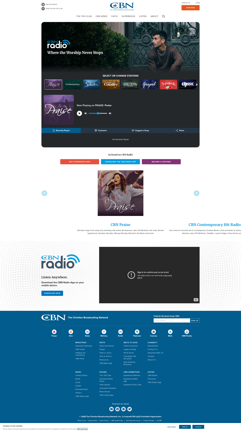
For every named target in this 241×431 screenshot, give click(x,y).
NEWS (78, 372)
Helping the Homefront (80, 354)
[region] (120, 427)
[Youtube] (111, 409)
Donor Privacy (104, 421)
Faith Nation (104, 385)
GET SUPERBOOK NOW (79, 162)
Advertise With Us (155, 353)
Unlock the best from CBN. (167, 316)
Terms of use (81, 421)
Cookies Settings (148, 421)
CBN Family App (106, 395)
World (77, 379)
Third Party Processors (133, 421)
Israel (77, 382)
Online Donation (131, 346)
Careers (151, 356)
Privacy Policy (92, 421)
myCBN (159, 421)
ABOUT (154, 16)
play (79, 113)
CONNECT (152, 342)
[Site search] (163, 17)
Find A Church (105, 356)
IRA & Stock (129, 353)
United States (81, 375)
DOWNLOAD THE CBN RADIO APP (120, 162)
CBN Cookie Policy (117, 421)
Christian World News (106, 380)
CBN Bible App (105, 363)
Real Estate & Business (129, 363)
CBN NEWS (101, 16)
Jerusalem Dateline (107, 388)
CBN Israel (80, 349)
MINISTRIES (80, 342)
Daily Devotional (106, 346)
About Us (152, 360)
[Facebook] (117, 409)
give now (190, 8)
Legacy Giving (130, 349)
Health (78, 386)
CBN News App (82, 396)
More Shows (104, 392)
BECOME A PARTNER (161, 162)
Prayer (102, 349)
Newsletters (153, 346)
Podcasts (152, 379)
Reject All (185, 427)
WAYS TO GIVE (131, 342)
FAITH (114, 16)
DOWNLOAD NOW (52, 293)
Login (198, 3)
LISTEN (143, 16)
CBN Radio (152, 375)
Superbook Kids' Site (132, 385)
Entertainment (81, 389)
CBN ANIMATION (132, 372)
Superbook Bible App (131, 380)
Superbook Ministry (132, 375)
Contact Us (186, 3)
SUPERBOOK (128, 16)
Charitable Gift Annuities (130, 357)
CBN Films (79, 359)
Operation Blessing (83, 346)
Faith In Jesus (105, 353)
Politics (78, 393)
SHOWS (103, 372)
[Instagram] (123, 409)
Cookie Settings (171, 427)
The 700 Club (84, 16)
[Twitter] (129, 409)
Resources (104, 360)
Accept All (198, 427)
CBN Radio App (154, 382)
